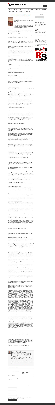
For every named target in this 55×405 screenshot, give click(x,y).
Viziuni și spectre (22, 9)
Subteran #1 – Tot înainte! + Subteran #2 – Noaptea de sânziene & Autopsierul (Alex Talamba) (41, 32)
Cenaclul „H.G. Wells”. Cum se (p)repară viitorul (40, 24)
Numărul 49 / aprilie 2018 (25, 11)
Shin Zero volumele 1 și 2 (38, 33)
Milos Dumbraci (37, 45)
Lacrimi (40, 38)
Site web (9, 393)
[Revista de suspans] (17, 4)
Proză (15, 9)
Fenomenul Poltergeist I (15, 371)
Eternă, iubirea (37, 26)
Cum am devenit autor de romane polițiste (42, 44)
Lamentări (38, 39)
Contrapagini (30, 9)
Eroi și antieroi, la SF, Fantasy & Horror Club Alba (41, 21)
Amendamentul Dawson (26, 348)
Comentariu (10, 379)
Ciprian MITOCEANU (20, 16)
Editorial (10, 9)
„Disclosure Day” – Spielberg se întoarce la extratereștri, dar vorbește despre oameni (40, 23)
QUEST (36, 30)
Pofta (40, 45)
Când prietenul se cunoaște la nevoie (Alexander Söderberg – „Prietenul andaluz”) (26, 372)
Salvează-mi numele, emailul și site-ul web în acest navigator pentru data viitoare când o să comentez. (20, 398)
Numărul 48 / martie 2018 (14, 11)
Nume (9, 386)
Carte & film (37, 9)
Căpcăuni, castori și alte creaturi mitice (39, 25)
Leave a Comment (26, 16)
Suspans (44, 9)
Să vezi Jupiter (36, 29)
